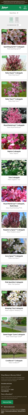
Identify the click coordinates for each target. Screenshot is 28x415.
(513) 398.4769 (5, 391)
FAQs (2, 412)
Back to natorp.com (9, 406)
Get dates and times (6, 383)
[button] (14, 13)
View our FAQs (7, 402)
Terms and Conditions (11, 411)
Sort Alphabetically (11, 25)
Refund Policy (21, 411)
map (12, 389)
